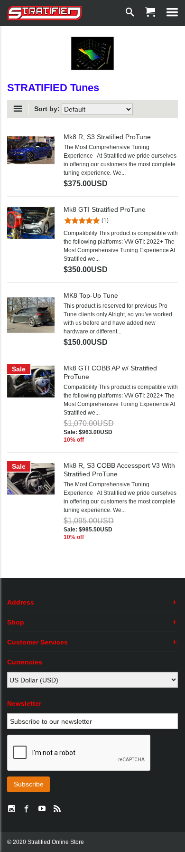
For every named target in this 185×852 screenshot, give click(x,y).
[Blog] (57, 809)
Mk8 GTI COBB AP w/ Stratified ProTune (110, 372)
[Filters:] (20, 109)
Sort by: (47, 109)
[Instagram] (11, 809)
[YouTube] (42, 809)
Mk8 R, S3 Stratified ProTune (107, 137)
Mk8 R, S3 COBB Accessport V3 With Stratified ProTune (119, 470)
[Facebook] (26, 809)
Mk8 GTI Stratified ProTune (105, 209)
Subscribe (29, 784)
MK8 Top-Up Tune (91, 295)
